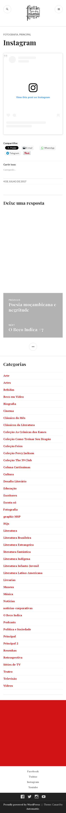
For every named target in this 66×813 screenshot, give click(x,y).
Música (8, 594)
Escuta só (9, 502)
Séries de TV (12, 664)
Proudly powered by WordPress (22, 804)
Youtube (33, 787)
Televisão (10, 679)
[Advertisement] (33, 733)
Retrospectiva (12, 657)
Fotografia (10, 34)
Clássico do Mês (14, 418)
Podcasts (9, 622)
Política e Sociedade (17, 629)
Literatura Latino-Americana (22, 573)
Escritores (10, 495)
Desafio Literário (14, 481)
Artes (7, 383)
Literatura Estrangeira (18, 545)
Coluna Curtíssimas (16, 467)
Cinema (8, 411)
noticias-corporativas (18, 608)
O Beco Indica (12, 615)
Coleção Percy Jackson (18, 453)
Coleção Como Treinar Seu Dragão (27, 439)
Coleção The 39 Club (17, 460)
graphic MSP (12, 516)
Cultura (8, 474)
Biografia (9, 404)
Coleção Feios (13, 446)
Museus (8, 587)
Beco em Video (13, 397)
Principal (25, 34)
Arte (6, 376)
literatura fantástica (17, 552)
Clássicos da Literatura (19, 425)
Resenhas (10, 650)
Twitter (33, 776)
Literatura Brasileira (17, 538)
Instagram (33, 782)
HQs (6, 523)
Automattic (32, 808)
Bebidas (8, 390)
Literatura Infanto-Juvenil (21, 566)
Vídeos (8, 686)
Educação (10, 488)
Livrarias (9, 580)
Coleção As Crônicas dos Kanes (24, 432)
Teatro (7, 671)
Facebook (33, 771)
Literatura (10, 531)
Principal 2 (10, 643)
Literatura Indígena (16, 559)
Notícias (9, 601)
